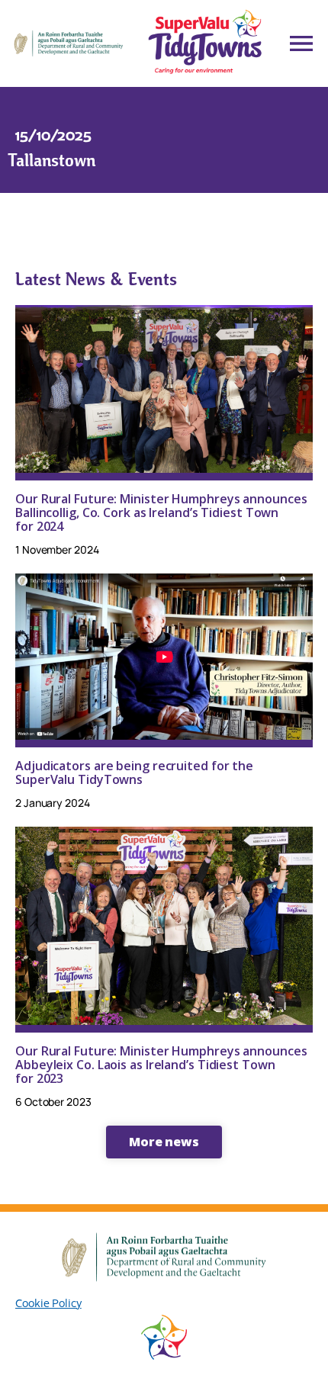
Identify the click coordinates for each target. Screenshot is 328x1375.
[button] (164, 1142)
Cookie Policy (48, 1302)
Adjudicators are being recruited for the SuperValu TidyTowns (134, 772)
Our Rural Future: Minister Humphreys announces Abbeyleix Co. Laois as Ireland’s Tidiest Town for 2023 (161, 1064)
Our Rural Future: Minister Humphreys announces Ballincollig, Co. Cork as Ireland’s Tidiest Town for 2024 (161, 512)
